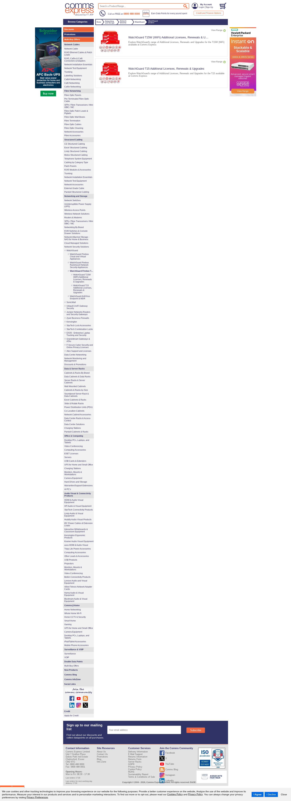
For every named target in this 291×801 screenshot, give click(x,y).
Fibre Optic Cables (72, 124)
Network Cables (72, 44)
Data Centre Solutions (74, 424)
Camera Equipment (73, 478)
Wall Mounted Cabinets (75, 386)
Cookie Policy (135, 769)
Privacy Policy (195, 794)
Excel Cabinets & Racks (75, 400)
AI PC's (67, 489)
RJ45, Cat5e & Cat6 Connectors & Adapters (74, 59)
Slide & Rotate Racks (74, 403)
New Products (71, 670)
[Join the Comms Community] (78, 691)
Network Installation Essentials (78, 64)
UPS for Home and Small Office (78, 465)
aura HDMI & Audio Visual (76, 545)
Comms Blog (70, 675)
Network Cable (71, 49)
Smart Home (70, 621)
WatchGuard (72, 250)
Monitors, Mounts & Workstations (73, 473)
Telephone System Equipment (78, 159)
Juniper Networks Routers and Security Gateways (78, 313)
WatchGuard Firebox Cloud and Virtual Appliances (79, 256)
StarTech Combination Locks (80, 329)
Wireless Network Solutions (76, 214)
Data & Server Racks (74, 369)
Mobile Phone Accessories (76, 645)
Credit (67, 711)
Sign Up (209, 7)
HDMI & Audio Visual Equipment (73, 501)
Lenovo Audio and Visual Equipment (75, 582)
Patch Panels (70, 166)
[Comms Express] (79, 15)
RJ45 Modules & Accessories (77, 170)
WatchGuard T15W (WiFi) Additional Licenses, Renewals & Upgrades (172, 37)
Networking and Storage (75, 196)
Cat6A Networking (72, 79)
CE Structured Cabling (74, 144)
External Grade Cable (74, 188)
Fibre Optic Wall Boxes (74, 117)
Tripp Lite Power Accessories (77, 549)
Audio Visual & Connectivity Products (77, 494)
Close (284, 794)
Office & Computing (73, 436)
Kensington (72, 322)
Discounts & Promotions (75, 364)
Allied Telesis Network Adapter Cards (78, 588)
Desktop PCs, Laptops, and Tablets (76, 441)
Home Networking (72, 609)
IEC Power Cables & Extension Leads (78, 524)
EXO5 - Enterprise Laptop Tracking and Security (78, 334)
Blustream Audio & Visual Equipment (75, 600)
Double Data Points (73, 661)
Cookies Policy (175, 794)
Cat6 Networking (72, 83)
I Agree (258, 794)
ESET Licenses (71, 453)
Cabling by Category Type (76, 162)
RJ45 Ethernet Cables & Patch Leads (78, 53)
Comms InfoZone (72, 679)
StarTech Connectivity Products (78, 510)
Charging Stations (72, 428)
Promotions (69, 34)
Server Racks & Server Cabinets (74, 381)
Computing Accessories (75, 450)
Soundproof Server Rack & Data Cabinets (76, 395)
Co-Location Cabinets (74, 411)
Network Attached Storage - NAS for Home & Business (76, 238)
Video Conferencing (73, 446)
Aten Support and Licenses (79, 351)
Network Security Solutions (76, 247)
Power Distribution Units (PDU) (78, 407)
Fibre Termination (72, 121)
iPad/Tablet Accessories (75, 641)
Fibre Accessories (72, 135)
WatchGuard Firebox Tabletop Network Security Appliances (81, 271)
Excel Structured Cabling (75, 147)
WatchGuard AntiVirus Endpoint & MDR (80, 297)
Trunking (68, 72)
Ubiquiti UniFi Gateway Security (77, 307)
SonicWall (71, 302)
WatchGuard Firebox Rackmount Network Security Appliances (79, 265)
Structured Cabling (73, 140)
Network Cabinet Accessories (77, 414)
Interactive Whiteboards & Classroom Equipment (76, 530)
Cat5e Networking (72, 87)
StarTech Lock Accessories (79, 325)
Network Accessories (73, 132)
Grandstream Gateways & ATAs (78, 340)
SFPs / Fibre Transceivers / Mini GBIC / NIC (78, 106)
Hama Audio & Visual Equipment (74, 594)
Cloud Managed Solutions (76, 243)
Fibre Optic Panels (72, 95)
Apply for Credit (71, 715)
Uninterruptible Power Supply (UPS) (77, 205)
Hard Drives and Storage (75, 482)
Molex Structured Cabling (76, 155)
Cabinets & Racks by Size (76, 390)
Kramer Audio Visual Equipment (78, 541)
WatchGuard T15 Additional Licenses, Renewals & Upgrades (166, 68)
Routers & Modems (73, 217)
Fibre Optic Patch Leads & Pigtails (76, 112)
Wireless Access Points (74, 210)
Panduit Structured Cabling (76, 192)
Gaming (68, 624)
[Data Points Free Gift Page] (166, 16)
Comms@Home (72, 605)
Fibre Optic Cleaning (73, 128)
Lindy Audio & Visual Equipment (73, 514)
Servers (67, 457)
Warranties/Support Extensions (78, 485)
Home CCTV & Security (75, 617)
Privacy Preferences (37, 797)
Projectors (69, 563)
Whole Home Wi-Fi (73, 613)
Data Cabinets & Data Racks (77, 376)
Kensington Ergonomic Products (74, 536)
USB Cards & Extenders (75, 461)
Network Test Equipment (75, 68)
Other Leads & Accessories (76, 556)
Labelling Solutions (73, 75)
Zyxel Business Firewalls (78, 318)
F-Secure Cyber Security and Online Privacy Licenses (80, 346)
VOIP (66, 657)
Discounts (69, 29)
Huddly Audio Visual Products (77, 519)
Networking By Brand (74, 227)
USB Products (70, 560)
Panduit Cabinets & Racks (76, 432)
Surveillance (70, 654)
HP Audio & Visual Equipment (77, 506)
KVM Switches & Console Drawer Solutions (76, 232)
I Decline (271, 794)
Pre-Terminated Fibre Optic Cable (76, 100)
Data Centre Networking (75, 355)
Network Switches (72, 200)
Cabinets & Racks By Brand (77, 373)
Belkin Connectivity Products (77, 577)
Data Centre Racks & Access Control (77, 419)
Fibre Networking (72, 91)
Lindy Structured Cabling (75, 151)
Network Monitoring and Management (75, 359)
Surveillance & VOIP (74, 649)
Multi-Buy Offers (72, 39)
